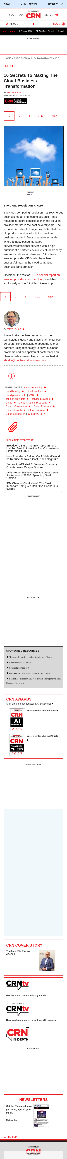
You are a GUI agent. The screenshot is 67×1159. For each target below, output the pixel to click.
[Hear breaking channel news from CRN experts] (17, 1034)
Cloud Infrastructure (17, 406)
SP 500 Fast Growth (45, 31)
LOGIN (56, 24)
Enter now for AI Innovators (41, 710)
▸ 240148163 (45, 58)
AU (21, 15)
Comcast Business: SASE (20, 663)
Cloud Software (37, 410)
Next (55, 115)
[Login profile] (63, 24)
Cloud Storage (14, 414)
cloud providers (14, 395)
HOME (8, 58)
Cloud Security (14, 410)
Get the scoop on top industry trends (26, 995)
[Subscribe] (41, 1127)
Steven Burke (14, 92)
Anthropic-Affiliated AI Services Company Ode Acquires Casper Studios (31, 466)
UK (51, 15)
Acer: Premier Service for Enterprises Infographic (29, 673)
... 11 (40, 115)
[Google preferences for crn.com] (15, 101)
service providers (41, 399)
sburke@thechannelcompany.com (25, 360)
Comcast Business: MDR (19, 668)
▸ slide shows (20, 58)
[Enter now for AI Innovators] (18, 730)
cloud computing (33, 387)
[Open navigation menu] (5, 24)
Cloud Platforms (43, 406)
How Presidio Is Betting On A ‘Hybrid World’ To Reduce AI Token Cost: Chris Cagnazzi (33, 458)
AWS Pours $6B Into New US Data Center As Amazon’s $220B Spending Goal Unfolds (32, 475)
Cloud (7, 66)
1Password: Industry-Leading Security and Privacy (30, 657)
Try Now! (53, 3)
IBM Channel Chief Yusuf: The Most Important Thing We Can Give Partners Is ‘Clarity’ (32, 486)
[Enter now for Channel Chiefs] (18, 755)
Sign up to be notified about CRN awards (28, 703)
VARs (32, 395)
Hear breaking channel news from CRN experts (31, 1020)
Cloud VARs (35, 414)
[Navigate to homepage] (33, 18)
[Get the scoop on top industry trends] (17, 1009)
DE (46, 15)
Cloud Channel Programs (33, 402)
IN (16, 15)
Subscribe (11, 1120)
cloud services (35, 391)
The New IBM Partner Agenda (18, 952)
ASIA (10, 15)
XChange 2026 (25, 31)
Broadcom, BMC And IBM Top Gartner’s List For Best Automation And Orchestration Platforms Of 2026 (33, 448)
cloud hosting (13, 391)
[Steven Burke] (12, 325)
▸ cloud (34, 58)
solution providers (16, 399)
